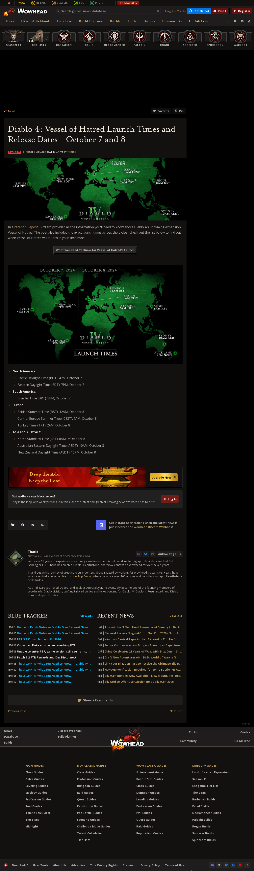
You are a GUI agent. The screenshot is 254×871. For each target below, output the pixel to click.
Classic (62, 3)
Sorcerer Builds (203, 833)
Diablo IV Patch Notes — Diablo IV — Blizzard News (52, 627)
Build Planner (91, 21)
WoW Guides (34, 765)
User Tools (40, 865)
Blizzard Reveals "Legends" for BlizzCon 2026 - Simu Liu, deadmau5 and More (144, 633)
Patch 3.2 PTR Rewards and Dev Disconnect (46, 657)
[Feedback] (242, 21)
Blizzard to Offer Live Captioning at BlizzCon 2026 (139, 682)
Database (64, 21)
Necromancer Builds (206, 813)
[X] (219, 865)
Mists (99, 3)
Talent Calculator (37, 813)
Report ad (246, 724)
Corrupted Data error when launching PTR (46, 645)
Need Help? (20, 865)
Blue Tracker (27, 616)
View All (86, 616)
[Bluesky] (13, 525)
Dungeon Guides (88, 786)
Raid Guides (33, 806)
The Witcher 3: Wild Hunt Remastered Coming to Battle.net (144, 627)
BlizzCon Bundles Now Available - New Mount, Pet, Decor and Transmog (144, 676)
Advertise (78, 865)
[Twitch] (139, 554)
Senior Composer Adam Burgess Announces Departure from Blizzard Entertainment (144, 645)
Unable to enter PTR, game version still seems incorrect (55, 651)
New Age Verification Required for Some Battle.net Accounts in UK (144, 669)
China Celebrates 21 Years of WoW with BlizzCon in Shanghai (144, 651)
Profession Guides (38, 799)
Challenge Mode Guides (94, 826)
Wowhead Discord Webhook (153, 527)
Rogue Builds (201, 826)
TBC (81, 3)
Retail (41, 3)
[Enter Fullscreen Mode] (228, 21)
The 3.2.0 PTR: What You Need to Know (44, 676)
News (10, 21)
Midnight (31, 826)
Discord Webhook (35, 21)
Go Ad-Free (198, 21)
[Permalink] (43, 525)
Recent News (115, 616)
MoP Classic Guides (91, 765)
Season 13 (199, 779)
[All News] (9, 3)
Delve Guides (34, 779)
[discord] (101, 525)
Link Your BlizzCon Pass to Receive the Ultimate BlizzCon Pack (144, 663)
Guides (149, 21)
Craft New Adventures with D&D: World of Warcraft (140, 657)
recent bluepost (26, 227)
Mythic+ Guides (36, 792)
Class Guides (34, 772)
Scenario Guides (88, 819)
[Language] (249, 21)
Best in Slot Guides (149, 779)
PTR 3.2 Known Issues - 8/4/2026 (39, 639)
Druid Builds (200, 806)
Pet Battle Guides (89, 813)
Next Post (176, 711)
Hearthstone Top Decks (76, 576)
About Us (59, 865)
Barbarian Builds (204, 799)
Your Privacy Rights (104, 865)
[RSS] (247, 865)
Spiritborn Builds (204, 840)
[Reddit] (33, 525)
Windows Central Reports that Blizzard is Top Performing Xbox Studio (144, 639)
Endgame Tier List (205, 786)
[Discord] (212, 865)
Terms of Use (174, 865)
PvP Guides (144, 813)
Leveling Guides (36, 786)
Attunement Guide (149, 772)
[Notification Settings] (235, 21)
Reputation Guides (90, 806)
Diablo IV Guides (204, 765)
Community (172, 21)
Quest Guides (86, 799)
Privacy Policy (150, 865)
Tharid (71, 152)
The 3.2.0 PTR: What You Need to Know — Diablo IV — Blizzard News (55, 663)
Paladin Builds (202, 819)
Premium (129, 865)
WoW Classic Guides (151, 765)
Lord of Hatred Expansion (210, 772)
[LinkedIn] (153, 554)
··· (109, 3)
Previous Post (17, 711)
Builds (115, 21)
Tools (193, 732)
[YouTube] (240, 865)
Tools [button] (132, 21)
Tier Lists (32, 819)
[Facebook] (23, 525)
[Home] (26, 11)
